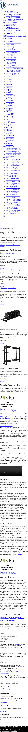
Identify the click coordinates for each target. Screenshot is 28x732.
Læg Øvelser (9, 143)
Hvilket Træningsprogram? (10, 22)
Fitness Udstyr (9, 86)
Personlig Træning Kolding (13, 17)
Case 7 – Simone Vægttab (12, 172)
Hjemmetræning (10, 32)
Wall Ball (8, 126)
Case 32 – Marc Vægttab (12, 213)
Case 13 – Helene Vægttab (13, 183)
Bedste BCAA (9, 56)
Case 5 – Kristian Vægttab (13, 169)
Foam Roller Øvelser (11, 156)
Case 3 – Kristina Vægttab (13, 165)
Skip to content (4, 1)
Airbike (8, 78)
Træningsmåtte (10, 118)
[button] (14, 427)
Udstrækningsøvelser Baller (13, 153)
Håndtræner (9, 89)
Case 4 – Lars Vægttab (12, 167)
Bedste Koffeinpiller (11, 62)
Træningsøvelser (7, 129)
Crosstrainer (9, 83)
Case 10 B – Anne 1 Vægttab (13, 178)
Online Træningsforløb (9, 21)
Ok (15, 731)
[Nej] (16, 731)
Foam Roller (9, 84)
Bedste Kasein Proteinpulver (13, 71)
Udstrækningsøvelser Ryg (13, 148)
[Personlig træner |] (9, 8)
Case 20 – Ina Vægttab (12, 194)
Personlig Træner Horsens (13, 16)
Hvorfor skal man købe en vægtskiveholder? (12, 427)
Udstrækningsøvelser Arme (13, 154)
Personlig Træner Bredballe (13, 14)
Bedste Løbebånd (10, 95)
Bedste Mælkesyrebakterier (13, 43)
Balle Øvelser (9, 145)
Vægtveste (8, 121)
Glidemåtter (9, 87)
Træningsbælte (10, 113)
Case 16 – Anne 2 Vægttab (13, 188)
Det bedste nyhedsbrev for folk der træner (14, 36)
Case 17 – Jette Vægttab (12, 189)
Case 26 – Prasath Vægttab (13, 204)
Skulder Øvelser (10, 134)
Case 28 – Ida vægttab (12, 207)
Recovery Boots (10, 102)
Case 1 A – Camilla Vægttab (13, 159)
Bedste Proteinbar (11, 59)
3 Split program (10, 33)
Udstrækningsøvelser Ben (13, 151)
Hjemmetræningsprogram (13, 30)
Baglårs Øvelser (10, 140)
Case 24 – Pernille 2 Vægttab (13, 200)
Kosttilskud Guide (7, 38)
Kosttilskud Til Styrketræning (14, 73)
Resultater (5, 157)
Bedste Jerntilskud (11, 64)
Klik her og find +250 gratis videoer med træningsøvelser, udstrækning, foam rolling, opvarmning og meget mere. (12, 618)
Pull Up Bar (9, 103)
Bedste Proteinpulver (11, 40)
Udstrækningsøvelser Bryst (13, 150)
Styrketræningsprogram (12, 28)
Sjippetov (8, 107)
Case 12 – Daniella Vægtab (13, 181)
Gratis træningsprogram (9, 672)
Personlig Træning (8, 11)
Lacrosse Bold (9, 94)
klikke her (19, 554)
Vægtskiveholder (10, 122)
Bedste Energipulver (11, 52)
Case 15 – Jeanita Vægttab (13, 186)
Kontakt (5, 215)
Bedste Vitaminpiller (11, 57)
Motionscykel (9, 100)
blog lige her (8, 686)
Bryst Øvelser (9, 130)
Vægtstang (9, 124)
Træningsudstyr (7, 76)
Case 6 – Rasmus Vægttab (13, 170)
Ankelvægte (9, 79)
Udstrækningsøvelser (9, 146)
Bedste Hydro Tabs (11, 49)
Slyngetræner (9, 108)
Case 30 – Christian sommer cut (14, 210)
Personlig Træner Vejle (12, 13)
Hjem (1, 228)
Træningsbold (9, 111)
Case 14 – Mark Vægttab (12, 185)
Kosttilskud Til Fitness (12, 75)
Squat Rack (9, 110)
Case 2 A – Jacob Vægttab (12, 162)
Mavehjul (8, 97)
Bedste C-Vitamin (10, 65)
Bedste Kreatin (10, 44)
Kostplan (5, 35)
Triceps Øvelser (10, 135)
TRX (7, 119)
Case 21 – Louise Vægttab (13, 196)
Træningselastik (10, 116)
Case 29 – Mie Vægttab (12, 208)
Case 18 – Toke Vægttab (12, 191)
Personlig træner (9, 689)
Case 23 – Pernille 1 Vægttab (13, 199)
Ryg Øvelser (9, 132)
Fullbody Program (10, 25)
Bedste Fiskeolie (10, 41)
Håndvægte (9, 91)
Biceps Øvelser (10, 137)
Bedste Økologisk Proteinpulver (14, 67)
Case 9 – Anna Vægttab (12, 175)
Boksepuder (9, 81)
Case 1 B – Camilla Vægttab (13, 161)
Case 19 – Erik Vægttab (12, 193)
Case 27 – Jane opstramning (13, 205)
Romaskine (9, 105)
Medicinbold (9, 99)
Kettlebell (8, 92)
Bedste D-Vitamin (10, 54)
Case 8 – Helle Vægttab (12, 173)
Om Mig (5, 216)
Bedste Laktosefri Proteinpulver (14, 70)
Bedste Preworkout (11, 60)
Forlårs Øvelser (10, 138)
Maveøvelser (9, 142)
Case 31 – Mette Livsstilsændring (14, 212)
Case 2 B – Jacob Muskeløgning (14, 164)
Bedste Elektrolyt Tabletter (13, 51)
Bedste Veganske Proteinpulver (14, 68)
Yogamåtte (9, 127)
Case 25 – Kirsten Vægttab (13, 202)
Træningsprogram (11, 24)
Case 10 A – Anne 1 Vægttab (13, 177)
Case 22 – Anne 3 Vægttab (13, 197)
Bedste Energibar (10, 48)
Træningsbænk (10, 114)
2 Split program (10, 27)
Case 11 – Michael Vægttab (13, 180)
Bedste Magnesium (11, 46)
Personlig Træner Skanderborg (14, 19)
